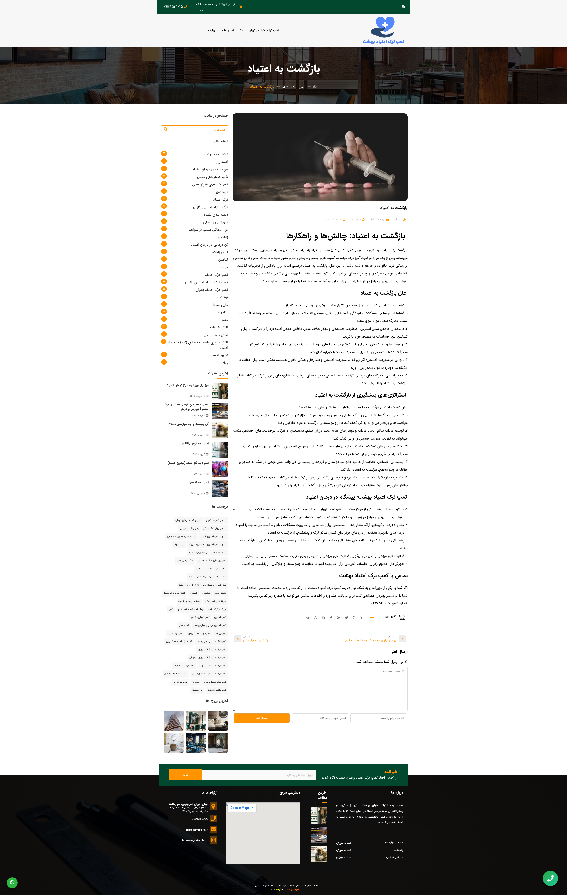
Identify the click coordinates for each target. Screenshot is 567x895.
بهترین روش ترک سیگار (215, 528)
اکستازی (222, 162)
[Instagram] (403, 7)
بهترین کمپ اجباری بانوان (213, 536)
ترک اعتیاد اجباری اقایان (210, 207)
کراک (224, 267)
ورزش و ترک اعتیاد (217, 609)
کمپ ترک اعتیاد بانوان (212, 290)
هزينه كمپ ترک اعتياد (175, 593)
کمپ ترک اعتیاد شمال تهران (212, 666)
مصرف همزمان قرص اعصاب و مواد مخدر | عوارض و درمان (186, 406)
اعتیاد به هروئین (216, 154)
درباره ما (212, 30)
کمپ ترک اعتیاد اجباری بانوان (206, 282)
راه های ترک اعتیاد (198, 553)
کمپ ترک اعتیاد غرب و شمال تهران (209, 674)
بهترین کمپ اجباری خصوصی (181, 536)
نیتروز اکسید (219, 355)
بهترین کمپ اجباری (189, 528)
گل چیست (197, 690)
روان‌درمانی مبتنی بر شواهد (208, 229)
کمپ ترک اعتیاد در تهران (264, 30)
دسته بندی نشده (216, 214)
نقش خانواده (219, 327)
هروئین (194, 593)
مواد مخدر (221, 569)
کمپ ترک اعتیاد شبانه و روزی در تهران (207, 658)
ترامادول (222, 192)
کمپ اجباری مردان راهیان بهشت (210, 625)
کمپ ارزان (184, 625)
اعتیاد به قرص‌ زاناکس (195, 443)
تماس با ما (227, 30)
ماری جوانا (220, 305)
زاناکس (223, 237)
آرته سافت (274, 889)
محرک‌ (385, 415)
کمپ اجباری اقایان (200, 617)
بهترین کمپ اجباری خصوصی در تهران (207, 544)
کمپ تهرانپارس (180, 682)
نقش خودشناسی (216, 335)
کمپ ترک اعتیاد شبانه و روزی (212, 650)
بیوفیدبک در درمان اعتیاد (210, 169)
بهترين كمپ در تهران (216, 520)
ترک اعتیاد (220, 199)
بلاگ (241, 30)
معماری (223, 320)
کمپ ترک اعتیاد (293, 87)
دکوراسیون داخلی (215, 222)
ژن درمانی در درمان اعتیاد (209, 244)
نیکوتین (206, 593)
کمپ (171, 609)
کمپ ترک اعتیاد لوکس (215, 682)
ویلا (225, 363)
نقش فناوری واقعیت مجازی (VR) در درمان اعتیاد (197, 345)
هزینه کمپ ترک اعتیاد (215, 601)
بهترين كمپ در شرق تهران (188, 520)
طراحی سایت (291, 889)
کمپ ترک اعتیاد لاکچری (176, 674)
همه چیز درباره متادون (189, 601)
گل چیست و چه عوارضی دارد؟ (189, 424)
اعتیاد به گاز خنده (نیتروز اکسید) (188, 463)
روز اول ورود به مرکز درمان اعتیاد (188, 385)
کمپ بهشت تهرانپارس (199, 633)
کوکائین (222, 297)
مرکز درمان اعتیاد (184, 561)
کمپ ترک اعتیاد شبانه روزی (178, 641)
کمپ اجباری (220, 617)
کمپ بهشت (220, 633)
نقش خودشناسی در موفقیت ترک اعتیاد (207, 577)
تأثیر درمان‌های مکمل (212, 177)
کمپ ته (196, 682)
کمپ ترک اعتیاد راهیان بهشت (211, 641)
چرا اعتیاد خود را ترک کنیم (191, 609)
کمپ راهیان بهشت (216, 690)
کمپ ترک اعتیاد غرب (184, 666)
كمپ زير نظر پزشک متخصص (212, 561)
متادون (223, 312)
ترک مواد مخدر (219, 553)
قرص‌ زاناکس (219, 252)
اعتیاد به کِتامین (198, 482)
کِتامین (223, 259)
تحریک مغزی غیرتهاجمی (210, 184)
